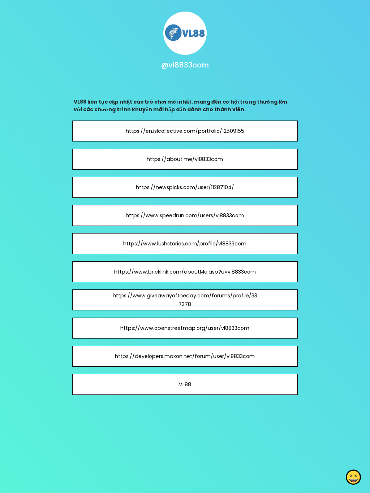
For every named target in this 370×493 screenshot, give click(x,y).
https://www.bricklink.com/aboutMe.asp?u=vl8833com (185, 271)
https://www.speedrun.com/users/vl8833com (185, 215)
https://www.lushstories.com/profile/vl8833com (184, 243)
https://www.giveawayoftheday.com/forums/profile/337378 (185, 300)
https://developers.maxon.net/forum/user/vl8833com (185, 356)
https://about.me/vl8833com (185, 159)
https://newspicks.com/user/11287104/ (185, 187)
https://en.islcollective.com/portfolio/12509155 (185, 131)
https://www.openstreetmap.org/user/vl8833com (184, 328)
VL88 (185, 384)
